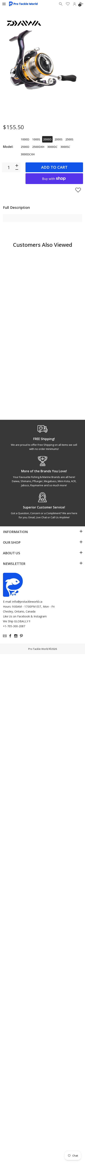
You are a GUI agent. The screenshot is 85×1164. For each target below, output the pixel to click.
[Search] (61, 4)
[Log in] (74, 4)
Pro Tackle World (38, 649)
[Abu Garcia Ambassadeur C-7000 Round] (22, 356)
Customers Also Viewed (42, 244)
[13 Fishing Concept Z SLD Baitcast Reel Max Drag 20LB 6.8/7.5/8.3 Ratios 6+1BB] (62, 276)
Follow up (59, 404)
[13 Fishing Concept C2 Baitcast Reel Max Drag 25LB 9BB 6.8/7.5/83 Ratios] (22, 276)
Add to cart (54, 167)
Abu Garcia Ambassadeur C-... (20, 388)
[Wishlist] (67, 4)
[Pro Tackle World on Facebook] (10, 636)
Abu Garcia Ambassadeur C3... (60, 388)
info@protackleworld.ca (27, 601)
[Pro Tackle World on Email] (5, 636)
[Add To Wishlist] (78, 190)
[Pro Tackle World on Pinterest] (21, 636)
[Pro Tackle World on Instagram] (16, 636)
